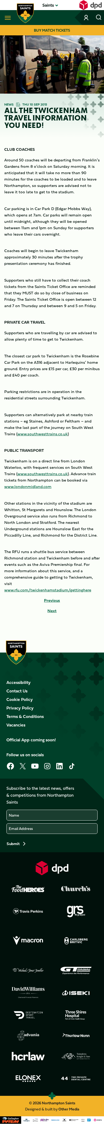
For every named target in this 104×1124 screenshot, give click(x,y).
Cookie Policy (19, 699)
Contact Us (16, 691)
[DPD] (52, 868)
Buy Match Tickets (52, 30)
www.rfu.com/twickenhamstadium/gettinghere (47, 590)
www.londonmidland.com (27, 486)
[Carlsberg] (76, 940)
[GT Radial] (76, 971)
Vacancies (15, 725)
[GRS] (76, 911)
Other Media (68, 1109)
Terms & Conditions (25, 716)
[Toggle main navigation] (6, 17)
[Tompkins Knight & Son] (76, 1056)
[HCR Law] (28, 1056)
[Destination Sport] (28, 1015)
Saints (48, 5)
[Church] (76, 889)
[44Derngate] (76, 1078)
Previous (52, 600)
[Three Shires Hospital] (76, 1015)
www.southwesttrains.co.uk (42, 434)
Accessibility (18, 682)
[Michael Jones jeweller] (28, 971)
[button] (48, 5)
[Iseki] (76, 993)
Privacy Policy (20, 708)
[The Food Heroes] (28, 888)
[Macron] (28, 941)
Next (52, 611)
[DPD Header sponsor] (90, 5)
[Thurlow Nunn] (76, 1035)
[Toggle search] (98, 17)
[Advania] (28, 1035)
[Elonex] (28, 1078)
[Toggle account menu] (86, 17)
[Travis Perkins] (28, 911)
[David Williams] (28, 992)
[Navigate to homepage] (25, 13)
